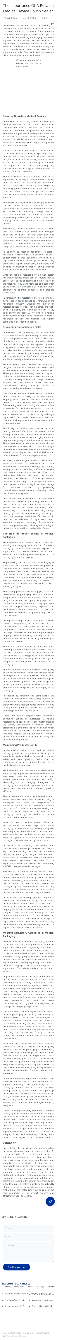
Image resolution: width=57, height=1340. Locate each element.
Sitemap (22, 1336)
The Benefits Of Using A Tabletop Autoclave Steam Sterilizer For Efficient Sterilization (16, 1300)
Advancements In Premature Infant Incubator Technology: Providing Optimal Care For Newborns (16, 1306)
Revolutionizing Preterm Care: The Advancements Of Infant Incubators (43, 1300)
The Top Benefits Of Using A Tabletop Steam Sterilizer (43, 1294)
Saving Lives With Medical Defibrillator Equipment (43, 1306)
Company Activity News (14, 1286)
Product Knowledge (36, 1286)
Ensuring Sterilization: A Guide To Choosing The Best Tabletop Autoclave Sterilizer (24, 1293)
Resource (51, 1286)
